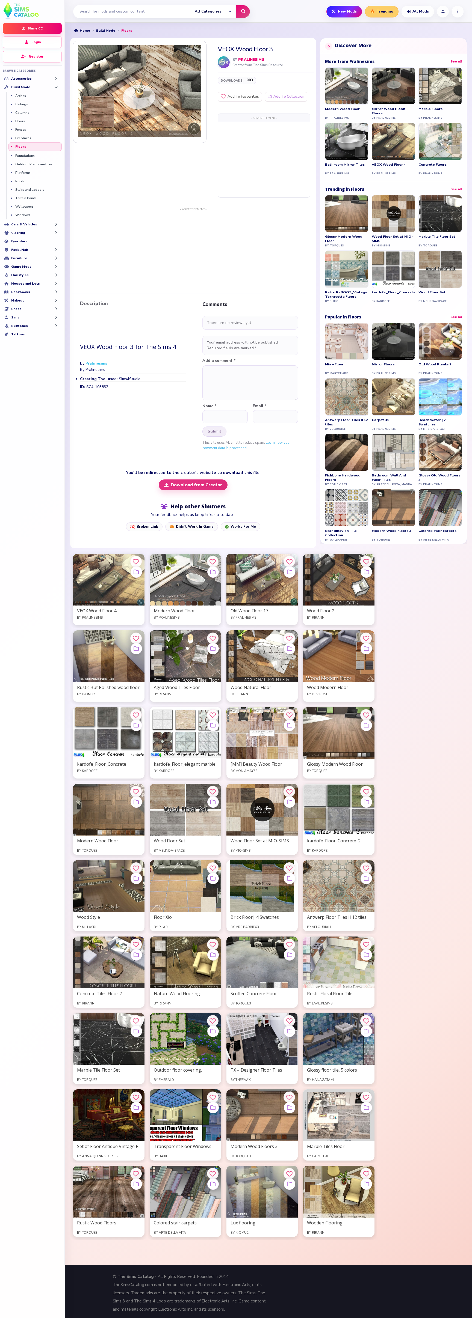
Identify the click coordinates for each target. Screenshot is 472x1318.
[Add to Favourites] (136, 561)
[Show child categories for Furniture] (56, 258)
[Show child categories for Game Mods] (56, 267)
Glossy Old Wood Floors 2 (439, 477)
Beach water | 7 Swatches (432, 422)
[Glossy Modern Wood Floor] (346, 213)
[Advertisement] (264, 159)
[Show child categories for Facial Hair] (56, 250)
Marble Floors (430, 109)
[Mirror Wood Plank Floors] (393, 86)
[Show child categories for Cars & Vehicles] (56, 224)
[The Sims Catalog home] (32, 10)
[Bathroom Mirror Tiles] (346, 141)
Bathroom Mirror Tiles (345, 164)
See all (456, 61)
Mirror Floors (383, 364)
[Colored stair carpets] (440, 507)
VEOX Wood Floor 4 (389, 164)
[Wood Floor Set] (440, 269)
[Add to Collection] (136, 572)
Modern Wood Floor (342, 109)
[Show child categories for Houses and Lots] (56, 284)
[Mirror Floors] (393, 341)
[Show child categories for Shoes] (56, 309)
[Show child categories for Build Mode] (56, 87)
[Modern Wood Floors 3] (393, 507)
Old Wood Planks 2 (435, 364)
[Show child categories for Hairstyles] (56, 275)
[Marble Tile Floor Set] (440, 213)
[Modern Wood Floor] (346, 86)
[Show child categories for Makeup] (56, 300)
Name (209, 406)
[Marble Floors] (440, 86)
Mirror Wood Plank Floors (388, 111)
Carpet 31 (380, 420)
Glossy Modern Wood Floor (343, 238)
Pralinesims (251, 60)
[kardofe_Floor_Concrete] (393, 269)
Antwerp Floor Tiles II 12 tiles (346, 422)
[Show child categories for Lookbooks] (56, 292)
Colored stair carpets (437, 531)
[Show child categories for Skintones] (56, 326)
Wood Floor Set (432, 292)
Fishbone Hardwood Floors (343, 477)
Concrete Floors (432, 164)
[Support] (458, 11)
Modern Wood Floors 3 (391, 531)
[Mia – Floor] (346, 341)
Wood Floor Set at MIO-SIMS (392, 238)
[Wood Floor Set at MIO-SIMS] (393, 213)
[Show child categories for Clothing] (56, 233)
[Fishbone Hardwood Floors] (346, 452)
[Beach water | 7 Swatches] (440, 397)
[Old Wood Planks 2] (440, 341)
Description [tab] (94, 304)
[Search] (243, 11)
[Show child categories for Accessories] (56, 79)
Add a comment (219, 360)
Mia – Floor (334, 364)
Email (260, 406)
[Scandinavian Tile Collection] (346, 507)
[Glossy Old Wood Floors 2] (440, 452)
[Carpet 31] (393, 397)
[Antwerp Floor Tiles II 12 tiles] (346, 397)
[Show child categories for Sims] (56, 317)
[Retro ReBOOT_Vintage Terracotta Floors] (346, 269)
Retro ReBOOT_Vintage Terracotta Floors (346, 294)
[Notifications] (443, 11)
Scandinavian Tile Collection (341, 533)
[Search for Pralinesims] (224, 62)
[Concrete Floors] (440, 141)
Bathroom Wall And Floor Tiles (389, 477)
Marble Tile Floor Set (436, 236)
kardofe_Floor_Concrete (393, 292)
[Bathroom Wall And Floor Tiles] (393, 452)
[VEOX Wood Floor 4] (393, 141)
